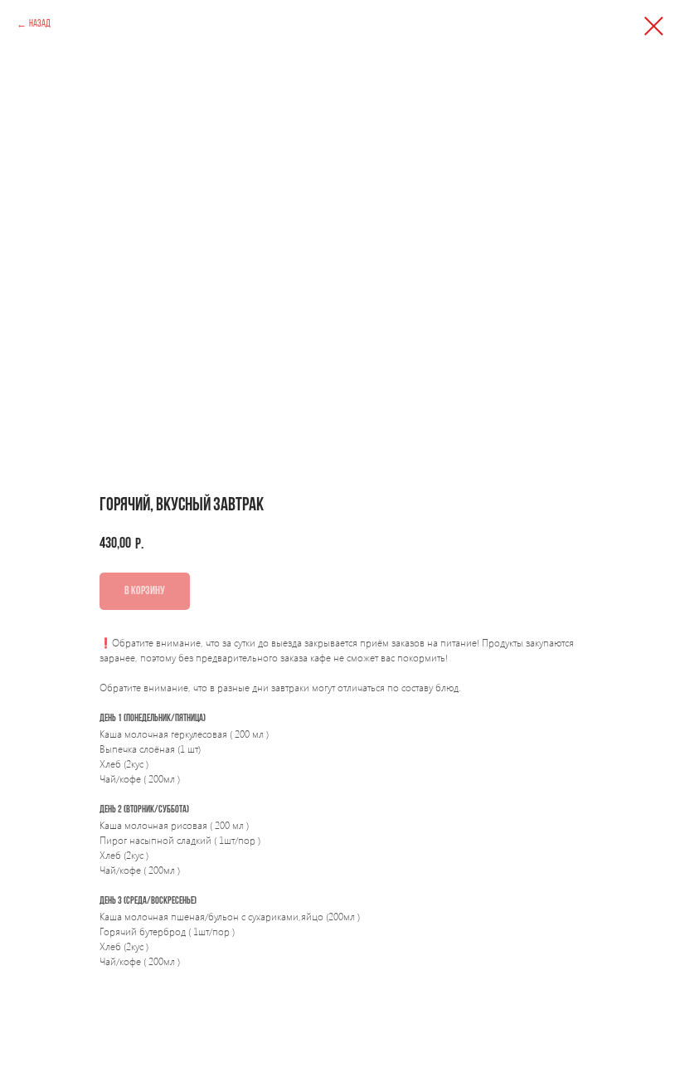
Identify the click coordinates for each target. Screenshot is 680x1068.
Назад (40, 24)
